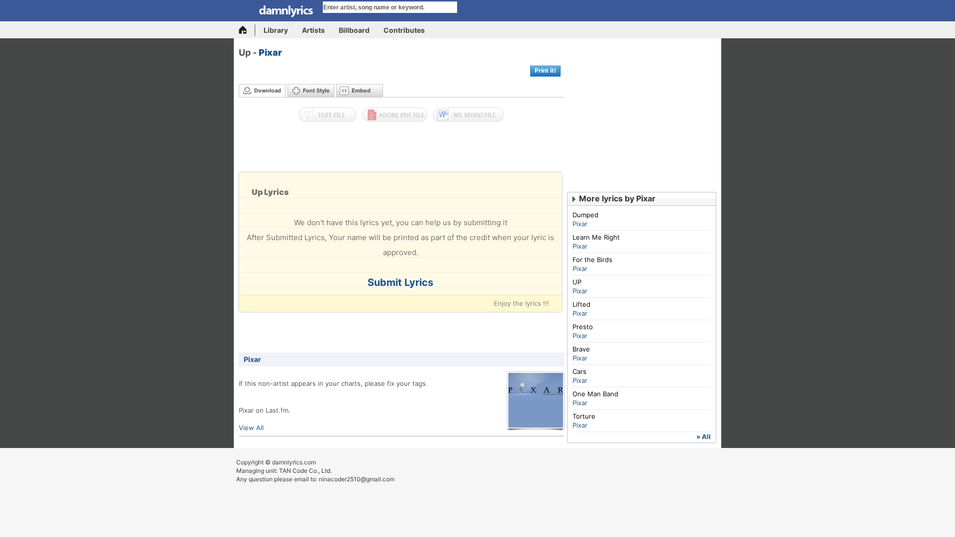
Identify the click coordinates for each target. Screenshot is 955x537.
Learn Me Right (596, 237)
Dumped (585, 215)
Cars (579, 371)
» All (703, 437)
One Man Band (595, 394)
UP (577, 282)
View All (251, 428)
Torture (584, 416)
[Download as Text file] (327, 114)
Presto (583, 327)
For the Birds (592, 260)
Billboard (354, 30)
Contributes (404, 30)
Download (267, 90)
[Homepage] (247, 30)
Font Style (316, 90)
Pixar (270, 52)
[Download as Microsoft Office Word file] (468, 114)
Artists (313, 30)
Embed (361, 90)
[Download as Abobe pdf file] (395, 114)
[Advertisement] (402, 150)
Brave (581, 349)
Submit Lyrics (400, 282)
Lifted (581, 304)
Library (276, 30)
